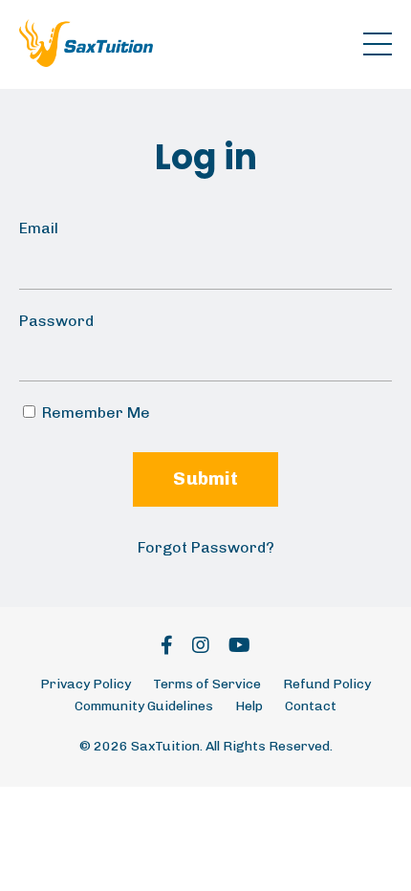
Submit (205, 478)
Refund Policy (327, 684)
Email (38, 228)
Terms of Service (207, 684)
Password (56, 321)
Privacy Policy (85, 684)
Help (249, 706)
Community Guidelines (144, 706)
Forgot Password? (206, 547)
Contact (310, 706)
